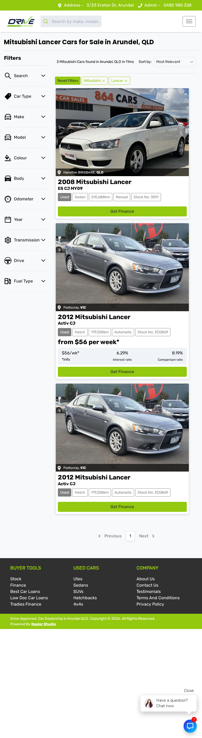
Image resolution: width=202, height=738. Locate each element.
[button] (189, 21)
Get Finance (122, 211)
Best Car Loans (25, 591)
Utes (77, 578)
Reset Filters (67, 80)
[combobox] (71, 21)
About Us (146, 578)
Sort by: (145, 62)
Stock (15, 578)
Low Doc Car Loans (29, 597)
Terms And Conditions (158, 597)
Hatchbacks (85, 597)
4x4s (78, 604)
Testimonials (149, 591)
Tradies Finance (25, 604)
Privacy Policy (150, 604)
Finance (18, 585)
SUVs (78, 591)
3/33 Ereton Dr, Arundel (110, 5)
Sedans (80, 585)
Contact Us (147, 585)
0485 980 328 (177, 5)
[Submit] (46, 21)
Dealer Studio (43, 624)
